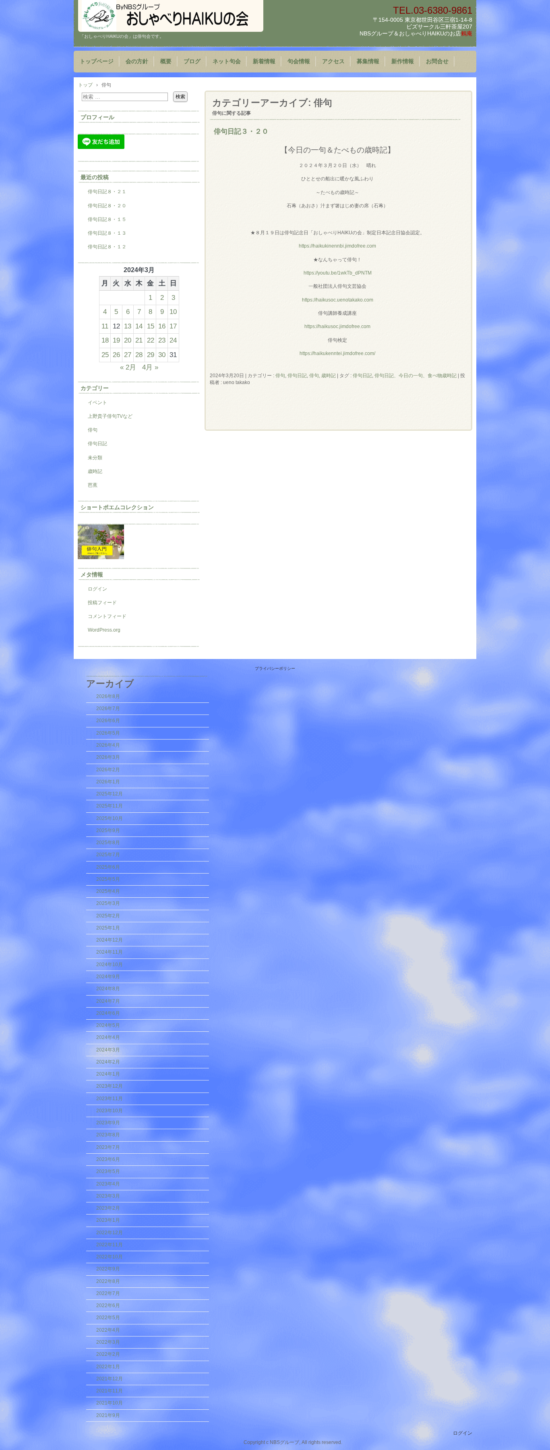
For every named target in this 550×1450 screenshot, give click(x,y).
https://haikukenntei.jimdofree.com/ (337, 353)
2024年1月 (108, 1074)
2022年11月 (109, 1244)
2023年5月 (108, 1171)
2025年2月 (108, 915)
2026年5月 (108, 733)
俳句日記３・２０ (241, 131)
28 (139, 355)
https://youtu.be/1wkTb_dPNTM (338, 273)
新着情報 (264, 61)
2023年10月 (109, 1110)
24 (173, 340)
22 (150, 340)
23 (161, 340)
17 (173, 326)
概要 (166, 61)
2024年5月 (108, 1025)
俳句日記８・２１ (107, 191)
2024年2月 (108, 1062)
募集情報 (368, 61)
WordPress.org (104, 630)
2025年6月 (108, 867)
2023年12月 (109, 1086)
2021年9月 (108, 1415)
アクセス (333, 61)
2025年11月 (109, 805)
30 (161, 355)
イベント (97, 402)
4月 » (150, 367)
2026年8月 (108, 696)
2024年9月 (108, 976)
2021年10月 (109, 1402)
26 (116, 355)
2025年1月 (108, 927)
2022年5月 (108, 1317)
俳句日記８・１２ (107, 247)
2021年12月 (109, 1378)
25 (105, 355)
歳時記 (95, 471)
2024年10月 (109, 964)
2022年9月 (108, 1268)
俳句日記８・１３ (107, 233)
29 (150, 355)
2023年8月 (108, 1134)
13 (127, 326)
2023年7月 (108, 1147)
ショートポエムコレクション (117, 507)
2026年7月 (108, 708)
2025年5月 (108, 879)
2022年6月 (108, 1305)
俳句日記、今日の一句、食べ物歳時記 (415, 375)
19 (116, 340)
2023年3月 (108, 1196)
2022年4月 (108, 1330)
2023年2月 (108, 1208)
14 (139, 326)
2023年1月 (108, 1220)
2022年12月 (109, 1232)
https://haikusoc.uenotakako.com (337, 299)
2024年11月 (109, 952)
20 (127, 340)
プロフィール (97, 117)
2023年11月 (109, 1098)
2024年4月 (108, 1037)
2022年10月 (109, 1256)
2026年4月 (108, 745)
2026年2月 (108, 769)
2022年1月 (108, 1366)
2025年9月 (108, 830)
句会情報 (298, 61)
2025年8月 (108, 842)
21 (139, 340)
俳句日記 (297, 375)
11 (104, 326)
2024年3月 (108, 1049)
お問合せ (437, 61)
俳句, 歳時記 (322, 375)
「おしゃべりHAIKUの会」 (170, 16)
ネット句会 (227, 61)
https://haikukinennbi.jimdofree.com (337, 246)
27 (127, 355)
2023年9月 (108, 1122)
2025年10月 (109, 818)
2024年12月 (109, 940)
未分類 (95, 458)
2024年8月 (108, 988)
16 (161, 326)
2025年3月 (108, 903)
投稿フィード (102, 602)
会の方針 (137, 61)
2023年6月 (108, 1159)
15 (150, 326)
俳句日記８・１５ (107, 219)
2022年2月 (108, 1354)
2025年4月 (108, 891)
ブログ (192, 61)
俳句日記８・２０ (107, 206)
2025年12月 (109, 793)
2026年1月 (108, 781)
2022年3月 (108, 1342)
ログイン (97, 589)
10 (173, 312)
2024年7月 (108, 1001)
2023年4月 (108, 1183)
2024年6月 (108, 1013)
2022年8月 (108, 1281)
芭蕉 (92, 485)
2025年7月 (108, 854)
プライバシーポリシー (275, 668)
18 (105, 340)
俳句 (280, 375)
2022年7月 (108, 1293)
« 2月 (128, 367)
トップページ (97, 61)
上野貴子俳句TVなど (110, 416)
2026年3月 (108, 757)
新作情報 (402, 61)
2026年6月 (108, 720)
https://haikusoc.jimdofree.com (337, 326)
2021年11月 (109, 1390)
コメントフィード (107, 616)
